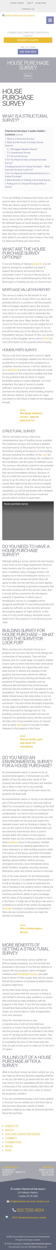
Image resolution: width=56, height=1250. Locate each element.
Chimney (11, 1138)
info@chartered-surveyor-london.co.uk (29, 1201)
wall (19, 725)
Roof (8, 1150)
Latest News (17, 3)
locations (12, 842)
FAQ (29, 3)
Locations (40, 3)
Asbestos (11, 1126)
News (28, 76)
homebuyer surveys (28, 974)
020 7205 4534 (28, 52)
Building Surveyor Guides (22, 1134)
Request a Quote (28, 40)
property (37, 264)
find (47, 338)
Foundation (13, 1142)
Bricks (9, 1130)
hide (19, 134)
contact (9, 908)
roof (44, 455)
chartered (12, 370)
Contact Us (28, 9)
